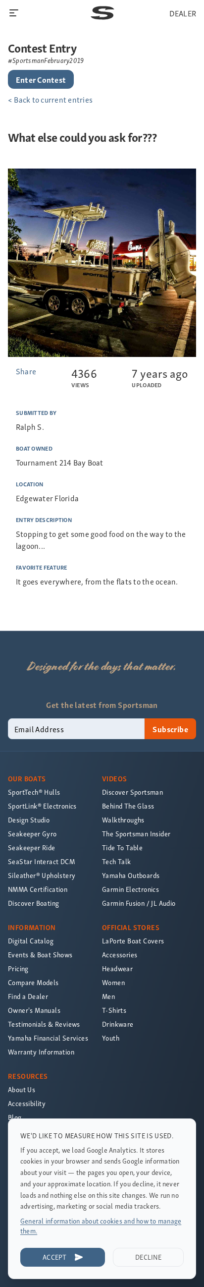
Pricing (18, 968)
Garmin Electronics (130, 889)
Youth (110, 1038)
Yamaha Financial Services (48, 1038)
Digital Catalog (30, 940)
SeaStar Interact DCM (41, 861)
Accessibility (27, 1103)
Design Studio (29, 819)
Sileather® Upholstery (41, 875)
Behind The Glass (128, 806)
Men (108, 996)
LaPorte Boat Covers (133, 940)
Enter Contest (41, 79)
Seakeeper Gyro (32, 833)
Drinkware (118, 1024)
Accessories (119, 954)
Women (113, 982)
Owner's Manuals (34, 1010)
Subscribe (170, 728)
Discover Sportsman (132, 792)
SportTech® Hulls (34, 792)
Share (26, 370)
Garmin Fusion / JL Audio (139, 903)
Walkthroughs (123, 819)
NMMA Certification (37, 889)
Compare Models (33, 982)
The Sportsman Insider (136, 833)
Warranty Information (41, 1051)
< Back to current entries (50, 99)
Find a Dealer (28, 996)
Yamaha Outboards (130, 875)
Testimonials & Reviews (44, 1024)
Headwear (117, 968)
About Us (21, 1089)
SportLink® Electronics (42, 806)
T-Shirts (114, 1010)
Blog (15, 1117)
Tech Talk (116, 861)
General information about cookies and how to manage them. (100, 1225)
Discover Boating (33, 903)
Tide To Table (122, 847)
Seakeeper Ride (31, 847)
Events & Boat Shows (40, 954)
